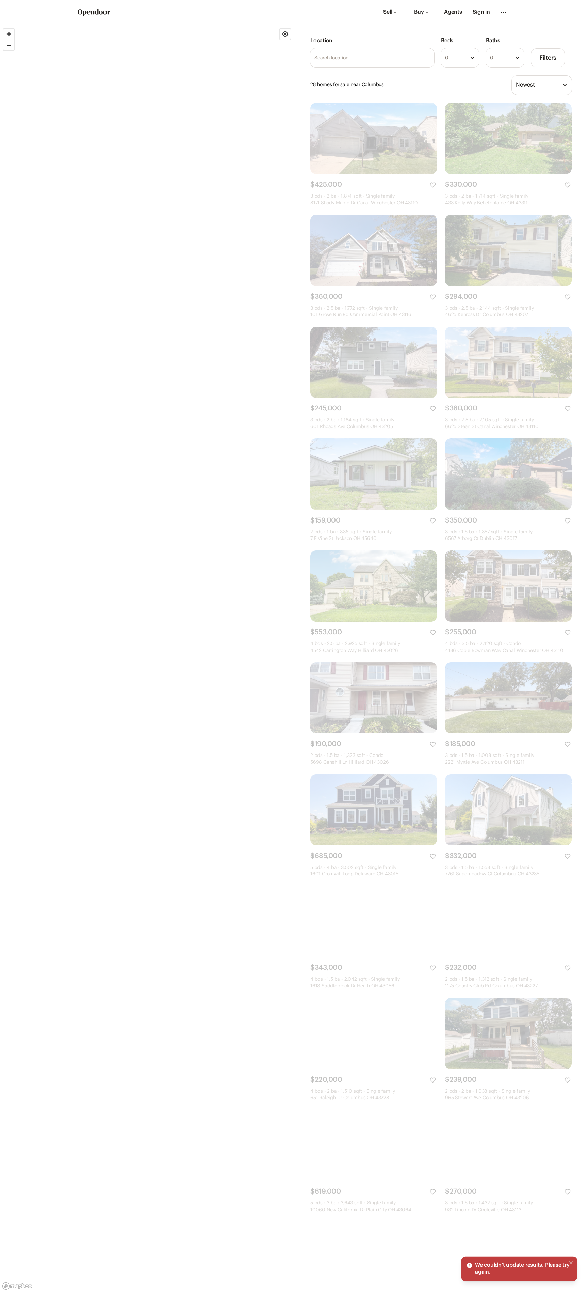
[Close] (571, 1262)
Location (321, 40)
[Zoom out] (8, 45)
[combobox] (460, 57)
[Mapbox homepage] (17, 1286)
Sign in (481, 12)
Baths (493, 40)
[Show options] (472, 58)
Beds (447, 40)
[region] (147, 658)
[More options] (503, 12)
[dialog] (519, 1269)
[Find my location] (285, 34)
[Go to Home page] (94, 12)
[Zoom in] (8, 34)
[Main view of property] (373, 138)
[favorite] (433, 185)
